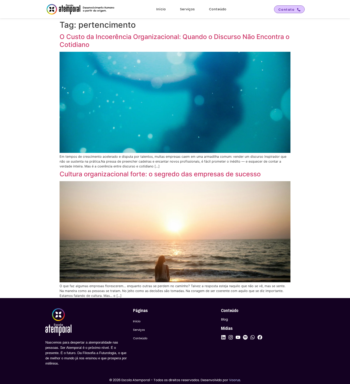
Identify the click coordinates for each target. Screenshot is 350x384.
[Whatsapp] (252, 337)
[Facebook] (259, 337)
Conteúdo (217, 9)
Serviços (187, 9)
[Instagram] (230, 337)
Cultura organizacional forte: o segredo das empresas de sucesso (160, 174)
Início (161, 9)
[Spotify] (245, 337)
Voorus (234, 380)
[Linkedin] (223, 337)
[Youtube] (238, 337)
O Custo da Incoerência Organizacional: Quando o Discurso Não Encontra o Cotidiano (174, 40)
